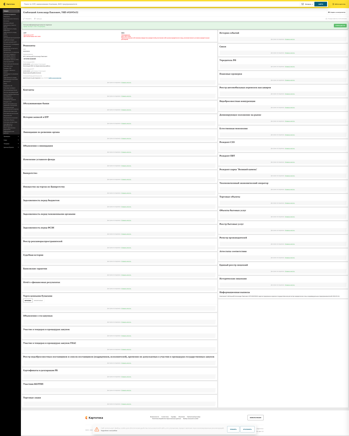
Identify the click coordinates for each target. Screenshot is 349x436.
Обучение (181, 417)
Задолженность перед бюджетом (10, 29)
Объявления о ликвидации (11, 44)
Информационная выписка (9, 132)
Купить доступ (340, 25)
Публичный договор (193, 417)
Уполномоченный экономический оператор (11, 108)
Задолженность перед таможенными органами (11, 78)
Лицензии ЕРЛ (8, 115)
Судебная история (9, 40)
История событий (9, 23)
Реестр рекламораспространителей (12, 36)
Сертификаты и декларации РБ (8, 125)
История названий (30, 59)
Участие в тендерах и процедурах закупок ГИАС (11, 58)
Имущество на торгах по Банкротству (11, 49)
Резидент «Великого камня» (9, 71)
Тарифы (173, 417)
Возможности (154, 417)
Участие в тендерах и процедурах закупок (10, 55)
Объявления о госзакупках (11, 52)
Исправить (29, 18)
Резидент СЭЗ (7, 102)
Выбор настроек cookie (190, 418)
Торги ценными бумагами (11, 64)
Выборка (39, 19)
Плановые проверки (9, 88)
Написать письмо (255, 417)
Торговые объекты (9, 120)
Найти (320, 4)
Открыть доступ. (126, 82)
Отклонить (247, 429)
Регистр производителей (11, 92)
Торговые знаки (8, 66)
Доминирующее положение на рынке (10, 98)
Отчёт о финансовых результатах (9, 128)
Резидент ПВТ (8, 68)
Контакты (6, 21)
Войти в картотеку (340, 4)
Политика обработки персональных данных (166, 418)
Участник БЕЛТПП (9, 62)
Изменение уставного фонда (10, 26)
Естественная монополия (11, 113)
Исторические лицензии (11, 118)
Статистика (165, 417)
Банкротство (7, 46)
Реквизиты (7, 16)
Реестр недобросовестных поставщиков (11, 95)
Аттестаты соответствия (10, 122)
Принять (233, 429)
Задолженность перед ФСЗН (10, 33)
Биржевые (28, 300)
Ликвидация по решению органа (11, 74)
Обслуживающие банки (10, 90)
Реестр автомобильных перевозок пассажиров (10, 104)
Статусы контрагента (10, 14)
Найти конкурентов (55, 78)
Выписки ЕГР (7, 81)
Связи (5, 83)
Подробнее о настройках (109, 430)
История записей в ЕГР (10, 42)
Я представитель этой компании (337, 18)
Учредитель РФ (8, 86)
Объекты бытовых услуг (10, 111)
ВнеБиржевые (38, 300)
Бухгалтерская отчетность (11, 19)
